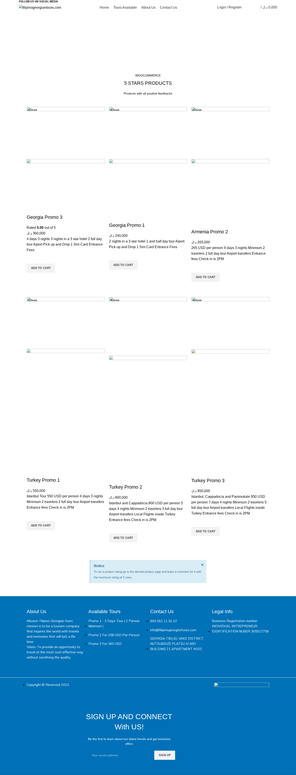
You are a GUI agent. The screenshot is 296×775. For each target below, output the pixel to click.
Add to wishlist (32, 258)
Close (33, 109)
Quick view (32, 278)
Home (131, 46)
